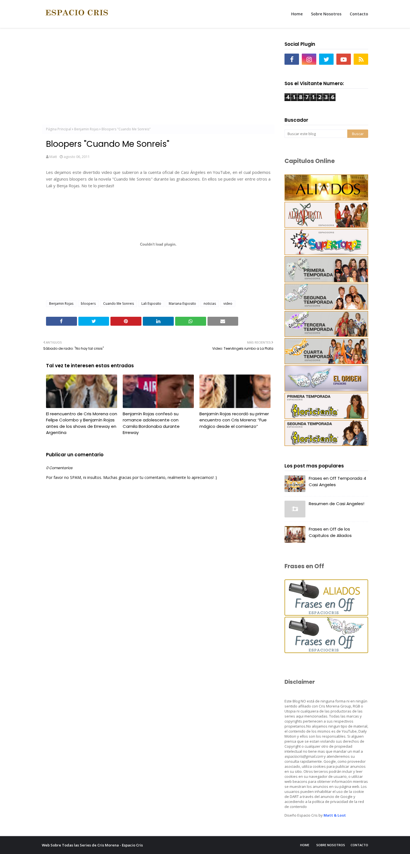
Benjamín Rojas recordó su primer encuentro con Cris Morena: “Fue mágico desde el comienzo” (234, 420)
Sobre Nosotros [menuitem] (326, 13)
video (227, 303)
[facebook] (291, 59)
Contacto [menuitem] (359, 13)
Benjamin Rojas (86, 129)
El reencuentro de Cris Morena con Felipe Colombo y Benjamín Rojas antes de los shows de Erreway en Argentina (81, 423)
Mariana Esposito (182, 303)
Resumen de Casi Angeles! (336, 504)
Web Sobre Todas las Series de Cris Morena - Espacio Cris (92, 845)
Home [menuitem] (297, 13)
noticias (210, 303)
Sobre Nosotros (330, 845)
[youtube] (343, 59)
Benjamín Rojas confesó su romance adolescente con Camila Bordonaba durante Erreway (151, 423)
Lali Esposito (151, 303)
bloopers (88, 303)
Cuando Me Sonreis (118, 303)
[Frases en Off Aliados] (326, 614)
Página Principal (58, 129)
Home (304, 845)
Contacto (359, 845)
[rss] (361, 59)
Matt (53, 156)
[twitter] (326, 59)
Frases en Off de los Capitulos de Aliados (330, 532)
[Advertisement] (158, 78)
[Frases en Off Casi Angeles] (326, 651)
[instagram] (309, 59)
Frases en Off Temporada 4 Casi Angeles (337, 481)
